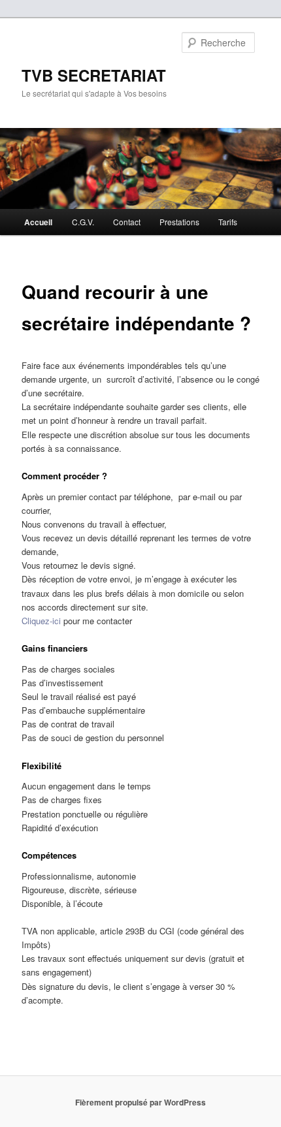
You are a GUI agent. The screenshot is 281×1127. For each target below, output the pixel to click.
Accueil (38, 222)
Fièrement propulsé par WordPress (140, 1102)
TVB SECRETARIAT (94, 75)
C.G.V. (83, 221)
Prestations (179, 221)
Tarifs (227, 221)
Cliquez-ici (41, 620)
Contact (126, 221)
